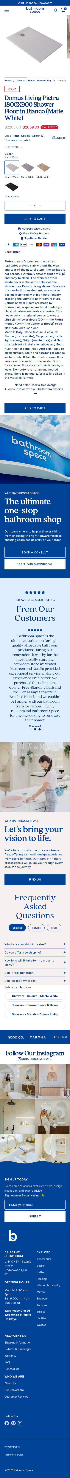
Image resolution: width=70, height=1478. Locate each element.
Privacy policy (12, 1446)
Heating (42, 1279)
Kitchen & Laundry (48, 1285)
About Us (10, 1383)
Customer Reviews (16, 1397)
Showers (42, 1298)
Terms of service (13, 1454)
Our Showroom (14, 1390)
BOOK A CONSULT (35, 552)
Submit (35, 1216)
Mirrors (41, 1292)
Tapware (42, 1305)
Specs (61, 138)
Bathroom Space (23, 1470)
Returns (36, 927)
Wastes (41, 1325)
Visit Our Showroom (35, 564)
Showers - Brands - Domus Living (34, 80)
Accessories (44, 1259)
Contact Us (11, 1369)
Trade (54, 927)
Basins (41, 1266)
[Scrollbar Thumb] (15, 77)
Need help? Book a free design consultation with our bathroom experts (35, 387)
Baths (40, 1272)
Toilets (41, 1312)
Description (12, 252)
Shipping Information (17, 1342)
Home (7, 80)
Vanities (41, 1318)
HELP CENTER (15, 1336)
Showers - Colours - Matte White (35, 996)
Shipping (17, 927)
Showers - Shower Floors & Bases (35, 1005)
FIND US (35, 879)
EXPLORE (43, 1252)
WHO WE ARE (14, 1376)
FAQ (7, 1362)
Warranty (10, 1356)
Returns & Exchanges (18, 1349)
